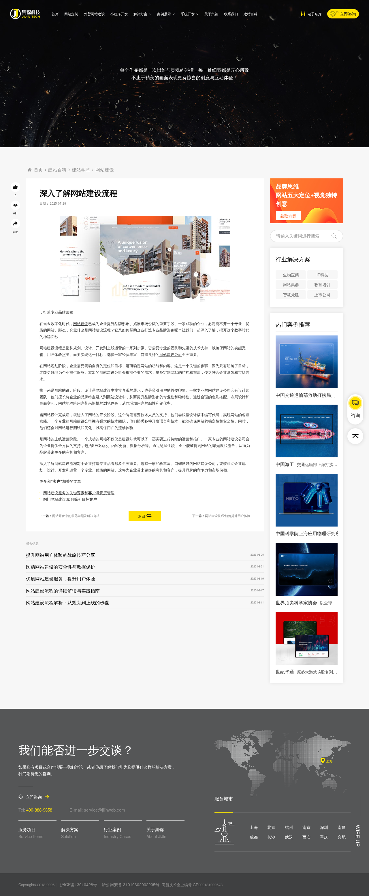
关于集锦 (211, 13)
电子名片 (314, 13)
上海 (254, 827)
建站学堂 (81, 169)
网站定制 (71, 13)
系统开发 (188, 13)
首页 (55, 13)
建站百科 (250, 13)
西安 (306, 837)
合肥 (342, 837)
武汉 (289, 837)
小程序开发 (119, 13)
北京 (271, 827)
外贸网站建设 (94, 13)
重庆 (324, 837)
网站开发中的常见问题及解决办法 (76, 516)
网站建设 (104, 169)
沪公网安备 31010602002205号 (130, 884)
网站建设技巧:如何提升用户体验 (227, 516)
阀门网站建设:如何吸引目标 (70, 499)
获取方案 (288, 216)
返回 (141, 516)
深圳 (324, 827)
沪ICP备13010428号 (78, 884)
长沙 (271, 837)
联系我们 (231, 13)
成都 (254, 837)
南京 (306, 827)
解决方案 (140, 13)
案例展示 (164, 13)
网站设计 (114, 396)
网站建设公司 (170, 354)
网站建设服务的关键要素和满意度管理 (78, 492)
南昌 (342, 827)
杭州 (289, 827)
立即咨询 (348, 14)
